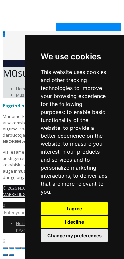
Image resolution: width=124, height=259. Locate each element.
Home (22, 89)
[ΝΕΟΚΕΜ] (3, 13)
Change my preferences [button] (74, 235)
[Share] (11, 248)
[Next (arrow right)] (11, 255)
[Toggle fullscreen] (18, 248)
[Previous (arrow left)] (5, 255)
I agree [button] (74, 208)
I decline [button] (74, 222)
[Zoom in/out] (24, 248)
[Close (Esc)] (5, 248)
